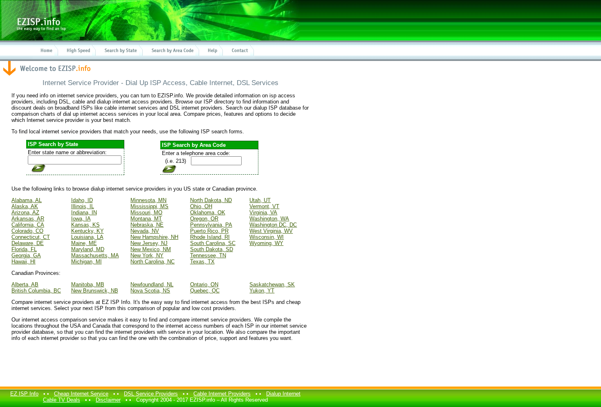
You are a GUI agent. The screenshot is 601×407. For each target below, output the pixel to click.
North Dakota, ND (211, 200)
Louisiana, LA (87, 237)
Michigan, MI (86, 262)
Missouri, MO (146, 212)
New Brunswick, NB (94, 291)
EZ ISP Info (24, 394)
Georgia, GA (26, 255)
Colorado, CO (27, 231)
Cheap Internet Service (81, 394)
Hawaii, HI (23, 262)
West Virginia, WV (271, 231)
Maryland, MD (87, 249)
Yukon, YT (261, 291)
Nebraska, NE (147, 225)
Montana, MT (146, 219)
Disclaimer (108, 400)
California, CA (27, 225)
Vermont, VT (264, 206)
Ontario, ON (204, 284)
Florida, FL (24, 249)
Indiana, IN (84, 212)
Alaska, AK (24, 206)
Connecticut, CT (30, 237)
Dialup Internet (283, 394)
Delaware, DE (27, 243)
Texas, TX (202, 262)
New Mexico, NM (150, 249)
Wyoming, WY (266, 243)
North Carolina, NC (152, 262)
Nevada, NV (144, 231)
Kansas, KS (85, 225)
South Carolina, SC (212, 243)
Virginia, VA (263, 212)
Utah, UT (260, 200)
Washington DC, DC (273, 225)
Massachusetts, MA (95, 255)
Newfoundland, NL (151, 284)
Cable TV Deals (61, 400)
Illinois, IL (82, 206)
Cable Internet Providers (222, 394)
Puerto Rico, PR (209, 231)
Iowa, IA (81, 219)
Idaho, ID (82, 200)
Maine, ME (84, 243)
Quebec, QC (205, 291)
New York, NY (147, 255)
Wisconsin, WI (266, 237)
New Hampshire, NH (154, 237)
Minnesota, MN (148, 200)
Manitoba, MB (87, 284)
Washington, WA (269, 219)
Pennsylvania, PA (211, 225)
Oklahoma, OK (207, 212)
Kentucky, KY (87, 231)
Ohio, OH (201, 206)
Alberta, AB (24, 284)
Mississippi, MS (149, 206)
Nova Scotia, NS (150, 291)
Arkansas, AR (27, 219)
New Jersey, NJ (149, 243)
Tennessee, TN (208, 255)
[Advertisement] (160, 364)
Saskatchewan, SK (272, 284)
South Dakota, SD (211, 249)
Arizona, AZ (25, 212)
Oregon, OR (204, 219)
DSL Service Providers (151, 394)
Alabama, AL (26, 200)
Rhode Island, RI (210, 237)
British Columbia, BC (36, 291)
